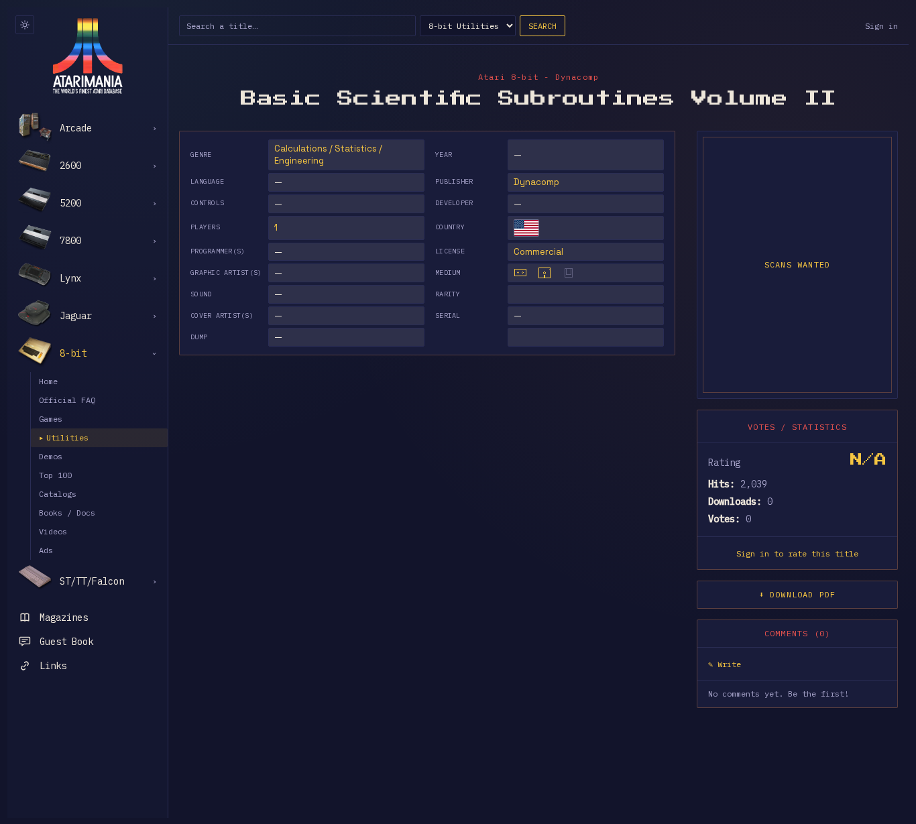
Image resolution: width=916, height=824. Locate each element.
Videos (53, 531)
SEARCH (542, 26)
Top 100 (55, 475)
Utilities (64, 437)
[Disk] (544, 273)
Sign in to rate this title (797, 553)
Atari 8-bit (508, 77)
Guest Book (66, 642)
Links (53, 666)
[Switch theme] (24, 24)
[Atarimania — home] (87, 55)
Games (50, 419)
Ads (46, 550)
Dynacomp (536, 182)
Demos (50, 456)
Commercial (538, 251)
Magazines (64, 617)
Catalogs (57, 494)
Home (48, 381)
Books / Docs (67, 513)
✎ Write (724, 664)
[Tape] (520, 273)
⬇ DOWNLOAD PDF (797, 594)
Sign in (881, 26)
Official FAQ (67, 400)
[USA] (526, 228)
